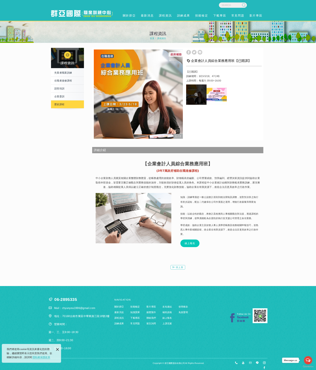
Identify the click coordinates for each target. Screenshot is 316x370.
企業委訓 (59, 96)
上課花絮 (167, 323)
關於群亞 (129, 15)
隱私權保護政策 (41, 357)
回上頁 (179, 267)
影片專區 (256, 15)
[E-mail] (250, 363)
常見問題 (237, 15)
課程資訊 (165, 15)
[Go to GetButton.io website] (308, 367)
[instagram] (264, 363)
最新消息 (147, 15)
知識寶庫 (135, 312)
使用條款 (183, 306)
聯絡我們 (151, 318)
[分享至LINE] (200, 52)
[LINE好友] (257, 363)
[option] (138, 94)
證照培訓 (59, 88)
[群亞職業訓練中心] (82, 13)
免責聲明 (183, 312)
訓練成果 (183, 15)
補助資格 (167, 312)
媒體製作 (151, 312)
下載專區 (219, 15)
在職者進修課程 (63, 80)
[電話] (236, 363)
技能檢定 (201, 15)
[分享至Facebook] (188, 52)
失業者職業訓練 (63, 72)
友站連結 (167, 306)
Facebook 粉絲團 (240, 317)
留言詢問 (151, 323)
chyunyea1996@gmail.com (78, 308)
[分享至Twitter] (194, 52)
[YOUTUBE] (243, 363)
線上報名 (190, 243)
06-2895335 (65, 299)
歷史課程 (59, 104)
